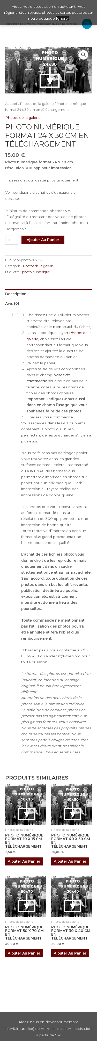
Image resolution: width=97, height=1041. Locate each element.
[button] (83, 55)
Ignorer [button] (62, 18)
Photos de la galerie (37, 104)
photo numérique (36, 272)
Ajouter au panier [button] (24, 861)
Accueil (11, 104)
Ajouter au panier (43, 240)
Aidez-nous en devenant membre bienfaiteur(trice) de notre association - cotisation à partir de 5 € (48, 1028)
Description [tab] (15, 294)
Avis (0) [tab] (12, 303)
